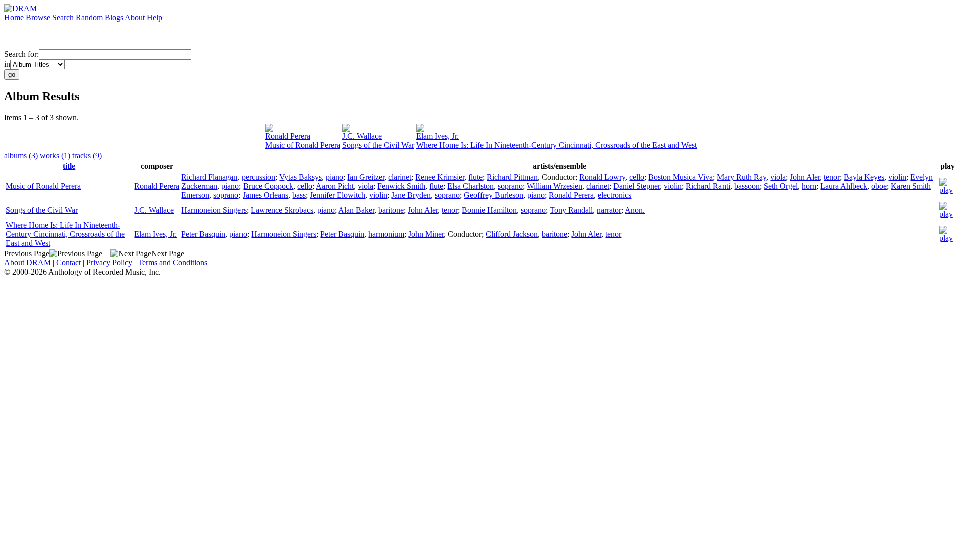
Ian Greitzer (365, 177)
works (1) (55, 155)
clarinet (399, 177)
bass (299, 195)
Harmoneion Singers (214, 210)
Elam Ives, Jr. (437, 136)
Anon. (635, 210)
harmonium (386, 234)
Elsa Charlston (470, 186)
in (7, 64)
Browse (39, 17)
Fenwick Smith (401, 186)
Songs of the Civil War (378, 145)
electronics (614, 195)
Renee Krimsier (439, 177)
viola (778, 177)
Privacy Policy (109, 262)
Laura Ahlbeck (843, 186)
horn (809, 186)
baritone (391, 210)
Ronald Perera (287, 136)
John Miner (426, 234)
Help (154, 17)
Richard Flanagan (209, 177)
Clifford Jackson (512, 234)
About (136, 17)
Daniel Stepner (636, 186)
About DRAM (27, 262)
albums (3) (21, 155)
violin (897, 177)
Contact (68, 262)
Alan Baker (356, 210)
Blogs (115, 17)
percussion (258, 177)
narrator (609, 210)
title (69, 166)
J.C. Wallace (362, 136)
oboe (879, 186)
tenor (832, 177)
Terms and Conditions (172, 262)
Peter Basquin (203, 234)
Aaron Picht (335, 186)
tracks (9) (87, 155)
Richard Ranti (708, 186)
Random (90, 17)
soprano (510, 186)
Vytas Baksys (300, 177)
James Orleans (265, 195)
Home (15, 17)
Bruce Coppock (268, 186)
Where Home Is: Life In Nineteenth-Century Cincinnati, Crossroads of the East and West (556, 145)
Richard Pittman (512, 177)
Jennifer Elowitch (337, 195)
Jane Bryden (411, 195)
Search (64, 17)
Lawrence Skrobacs (282, 210)
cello (636, 177)
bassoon (747, 186)
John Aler (805, 177)
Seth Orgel (781, 186)
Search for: (21, 54)
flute (475, 177)
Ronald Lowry (602, 177)
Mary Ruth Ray (741, 177)
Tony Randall (571, 210)
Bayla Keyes (864, 177)
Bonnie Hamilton (489, 210)
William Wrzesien (554, 186)
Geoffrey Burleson (493, 195)
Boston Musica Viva (680, 177)
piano (334, 177)
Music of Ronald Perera (302, 145)
